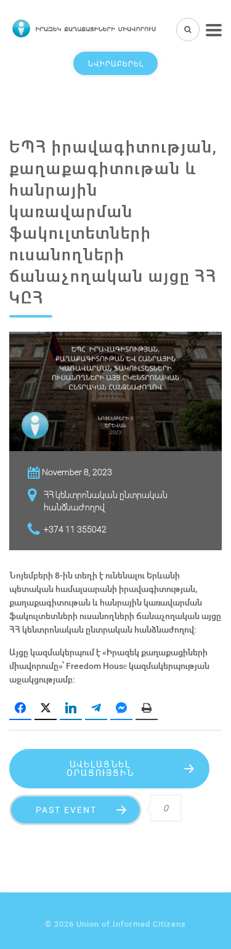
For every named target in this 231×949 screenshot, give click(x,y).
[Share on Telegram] (96, 708)
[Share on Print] (147, 708)
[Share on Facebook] (20, 708)
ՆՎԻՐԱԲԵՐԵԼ (115, 63)
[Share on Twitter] (45, 708)
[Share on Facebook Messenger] (121, 708)
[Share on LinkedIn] (71, 708)
